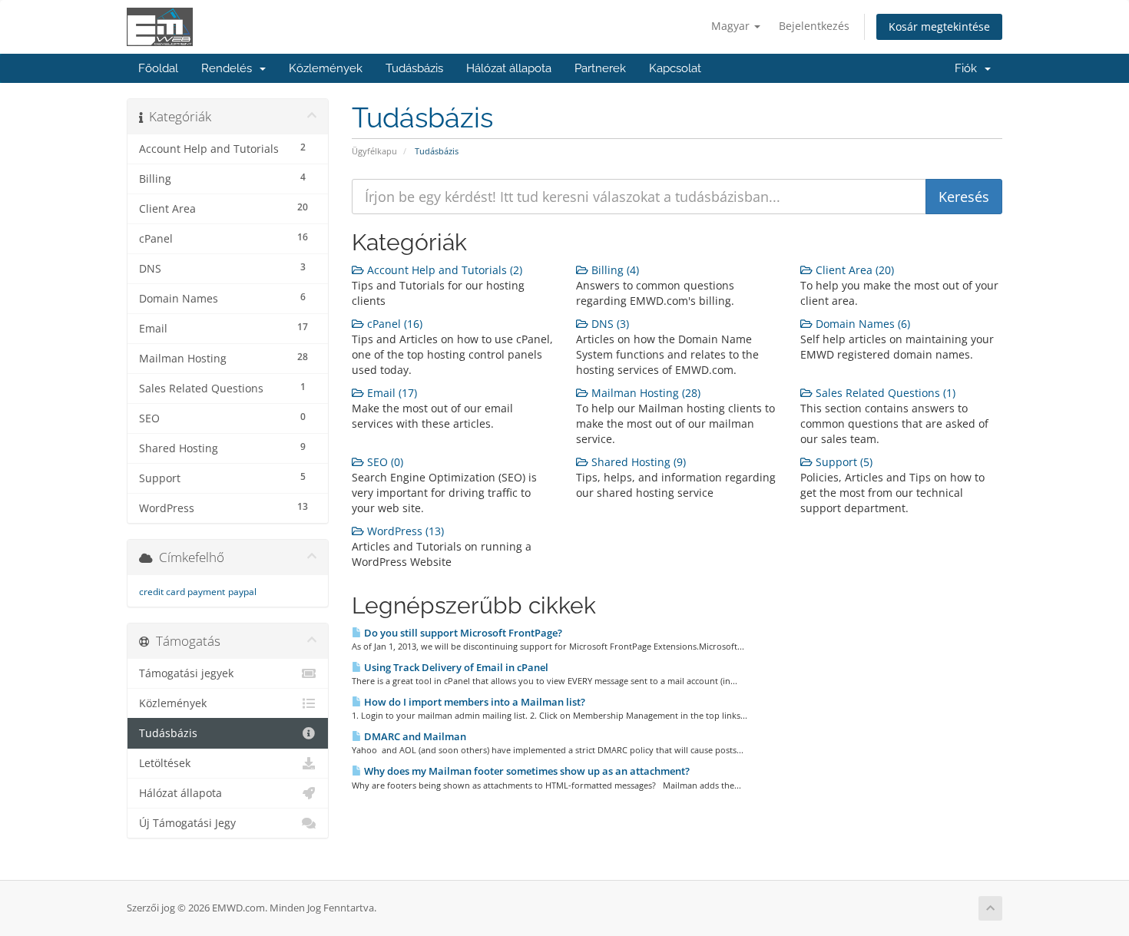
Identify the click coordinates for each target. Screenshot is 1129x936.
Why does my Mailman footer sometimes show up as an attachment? (526, 771)
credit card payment (182, 591)
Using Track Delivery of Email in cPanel (455, 667)
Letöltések (164, 763)
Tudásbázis (414, 68)
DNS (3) (608, 323)
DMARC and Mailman (414, 736)
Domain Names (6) (861, 323)
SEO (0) (383, 462)
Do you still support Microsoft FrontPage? (462, 633)
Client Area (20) (853, 270)
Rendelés (229, 68)
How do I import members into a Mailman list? (473, 702)
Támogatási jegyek (186, 673)
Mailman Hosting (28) (644, 392)
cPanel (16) (393, 323)
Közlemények (326, 68)
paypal (242, 591)
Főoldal (158, 68)
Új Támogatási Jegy (187, 823)
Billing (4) (613, 270)
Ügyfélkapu (374, 151)
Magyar (732, 25)
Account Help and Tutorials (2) (443, 270)
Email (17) (390, 392)
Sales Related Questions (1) (884, 392)
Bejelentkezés (814, 25)
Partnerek (600, 68)
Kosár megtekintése (939, 26)
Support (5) (842, 462)
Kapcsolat (675, 68)
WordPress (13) (404, 531)
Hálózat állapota (508, 68)
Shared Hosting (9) (637, 462)
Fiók (969, 68)
